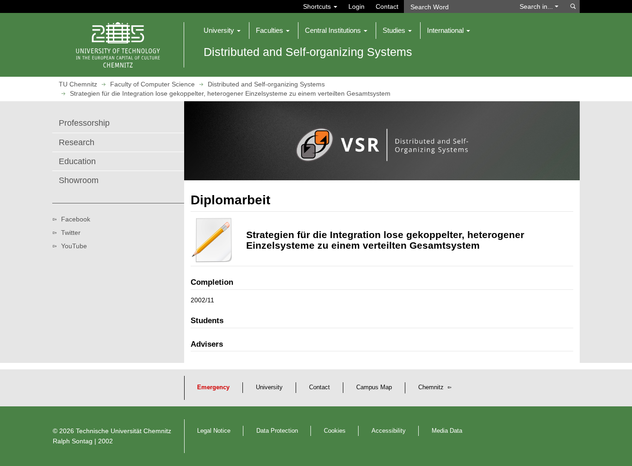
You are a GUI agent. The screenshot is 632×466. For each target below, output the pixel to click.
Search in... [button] (537, 6)
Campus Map (374, 387)
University (269, 387)
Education (77, 161)
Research (76, 142)
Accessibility (389, 431)
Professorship (84, 123)
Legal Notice (213, 431)
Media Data (447, 431)
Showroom (79, 180)
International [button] (446, 30)
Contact (387, 6)
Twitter (71, 232)
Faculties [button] (270, 30)
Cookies (335, 431)
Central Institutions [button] (334, 30)
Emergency (213, 387)
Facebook (75, 219)
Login (356, 6)
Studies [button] (395, 30)
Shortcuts (318, 6)
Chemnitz (432, 387)
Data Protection (277, 431)
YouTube (74, 246)
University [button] (220, 30)
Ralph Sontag (73, 441)
